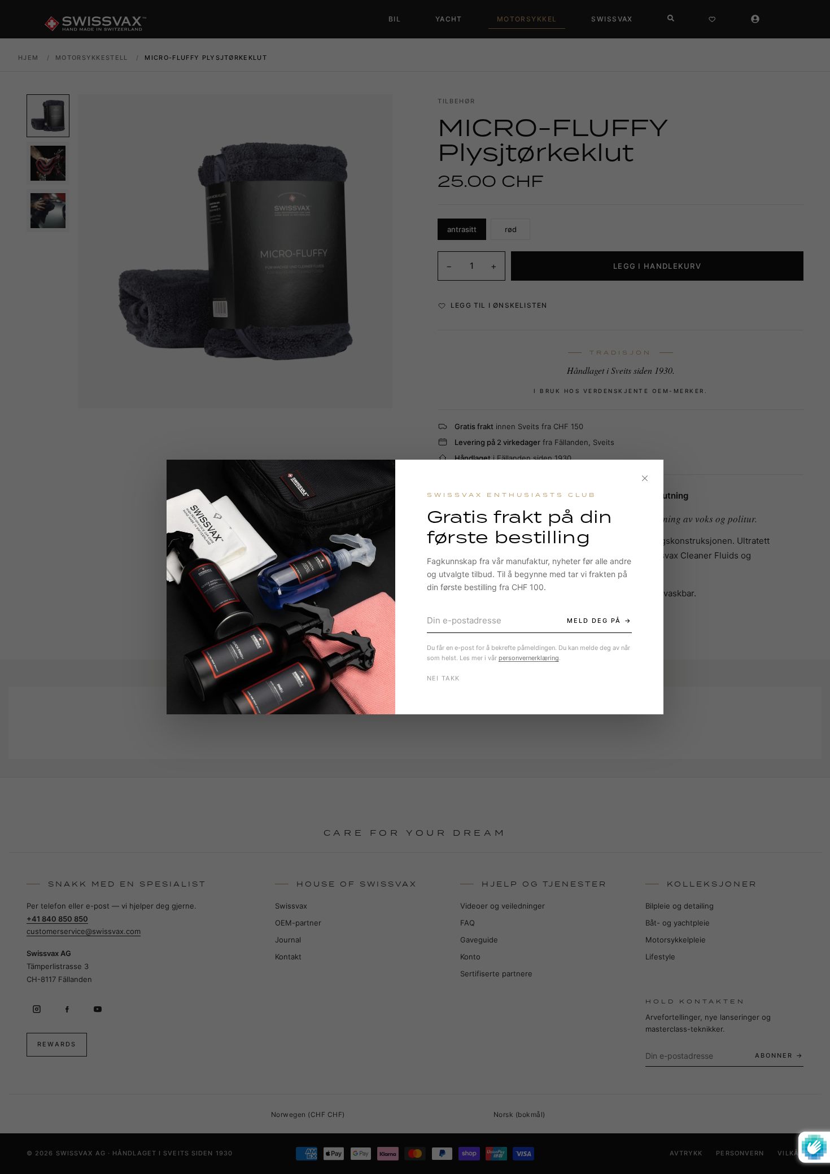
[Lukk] (645, 478)
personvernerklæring (529, 658)
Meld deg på (594, 621)
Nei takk (443, 678)
